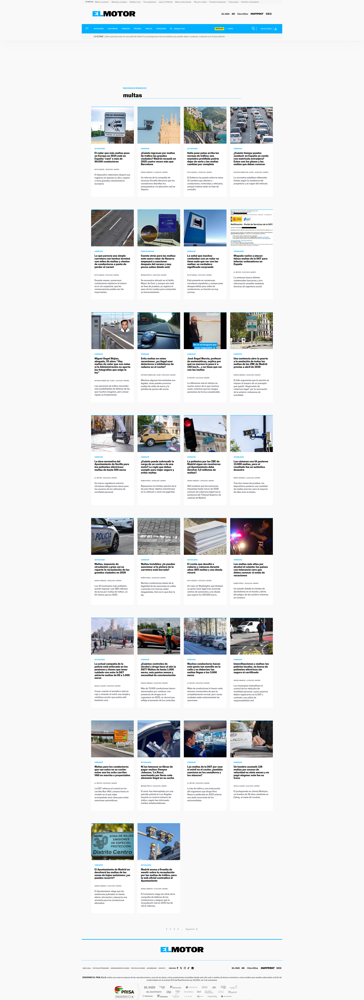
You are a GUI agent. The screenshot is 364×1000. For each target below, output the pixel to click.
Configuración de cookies (119, 968)
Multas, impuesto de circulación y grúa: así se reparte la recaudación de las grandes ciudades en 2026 (112, 568)
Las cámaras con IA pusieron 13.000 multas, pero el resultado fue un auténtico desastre (251, 465)
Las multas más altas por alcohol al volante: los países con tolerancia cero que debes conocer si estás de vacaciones (251, 570)
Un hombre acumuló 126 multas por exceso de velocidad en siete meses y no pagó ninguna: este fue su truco (251, 772)
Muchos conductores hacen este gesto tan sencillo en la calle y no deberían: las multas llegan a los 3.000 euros (204, 669)
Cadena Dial (198, 992)
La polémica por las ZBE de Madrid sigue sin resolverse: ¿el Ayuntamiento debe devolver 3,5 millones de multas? (204, 467)
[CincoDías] (242, 14)
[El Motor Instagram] (185, 968)
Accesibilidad (152, 968)
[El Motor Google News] (192, 968)
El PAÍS (149, 987)
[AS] (233, 14)
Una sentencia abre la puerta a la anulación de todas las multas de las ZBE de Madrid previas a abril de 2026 (251, 362)
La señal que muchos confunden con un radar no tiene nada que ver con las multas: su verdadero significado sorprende (203, 261)
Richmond (147, 996)
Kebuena (230, 992)
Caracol (233, 987)
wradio (177, 992)
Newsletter (179, 29)
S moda (200, 996)
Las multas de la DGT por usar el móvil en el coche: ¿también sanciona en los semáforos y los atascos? (205, 771)
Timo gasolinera (149, 2)
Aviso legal (87, 968)
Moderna (161, 996)
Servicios (219, 29)
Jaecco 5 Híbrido (166, 2)
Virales (148, 28)
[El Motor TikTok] (188, 968)
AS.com (213, 987)
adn (222, 987)
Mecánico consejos (119, 2)
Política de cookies (138, 968)
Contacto (161, 968)
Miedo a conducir (102, 2)
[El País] (225, 14)
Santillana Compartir (191, 987)
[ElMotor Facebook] (177, 968)
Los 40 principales (163, 987)
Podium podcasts (175, 996)
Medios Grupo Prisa (124, 996)
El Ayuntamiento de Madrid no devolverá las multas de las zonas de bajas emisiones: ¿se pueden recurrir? (112, 873)
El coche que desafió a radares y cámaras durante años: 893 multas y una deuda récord (204, 568)
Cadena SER (203, 987)
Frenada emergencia (217, 2)
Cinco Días (188, 992)
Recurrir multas (200, 2)
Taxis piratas (233, 2)
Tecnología (161, 28)
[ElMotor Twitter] (181, 968)
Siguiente (190, 929)
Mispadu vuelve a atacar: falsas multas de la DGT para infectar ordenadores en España (250, 260)
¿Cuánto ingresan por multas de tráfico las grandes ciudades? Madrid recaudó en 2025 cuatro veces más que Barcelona (158, 159)
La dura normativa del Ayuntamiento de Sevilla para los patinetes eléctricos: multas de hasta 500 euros (112, 465)
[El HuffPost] (257, 14)
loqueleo (212, 996)
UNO (169, 992)
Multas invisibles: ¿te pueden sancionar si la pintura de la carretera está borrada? (158, 567)
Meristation (226, 996)
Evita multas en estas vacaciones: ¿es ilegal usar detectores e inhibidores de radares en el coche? (157, 362)
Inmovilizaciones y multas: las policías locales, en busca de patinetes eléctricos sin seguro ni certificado (251, 668)
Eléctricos (112, 28)
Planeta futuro (219, 992)
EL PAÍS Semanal (209, 992)
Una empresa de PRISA (124, 990)
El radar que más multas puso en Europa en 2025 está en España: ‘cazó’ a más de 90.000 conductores (112, 157)
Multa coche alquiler (183, 2)
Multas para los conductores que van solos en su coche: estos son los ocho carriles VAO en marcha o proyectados (112, 771)
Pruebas (137, 28)
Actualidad (99, 28)
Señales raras (135, 2)
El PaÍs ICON (188, 996)
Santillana (176, 987)
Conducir (126, 28)
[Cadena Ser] (269, 14)
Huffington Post (153, 992)
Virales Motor (147, 251)
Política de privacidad (101, 968)
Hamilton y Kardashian (250, 2)
